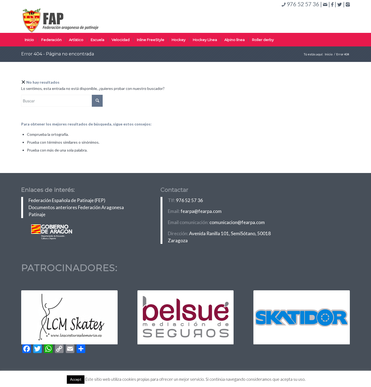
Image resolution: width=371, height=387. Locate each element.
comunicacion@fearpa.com (237, 222)
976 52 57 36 (189, 200)
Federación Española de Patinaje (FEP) (67, 200)
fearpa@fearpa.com (201, 211)
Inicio (328, 54)
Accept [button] (75, 379)
